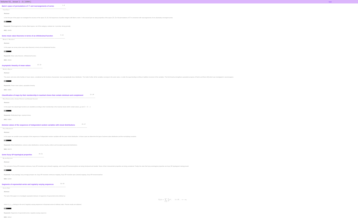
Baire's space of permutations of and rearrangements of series (28, 6)
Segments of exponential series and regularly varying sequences (28, 184)
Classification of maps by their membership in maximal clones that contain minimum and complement (42, 95)
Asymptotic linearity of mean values (16, 65)
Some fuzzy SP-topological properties (17, 155)
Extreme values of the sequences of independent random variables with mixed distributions (38, 125)
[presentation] (21, 2)
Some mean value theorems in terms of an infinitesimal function (27, 36)
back (330, 1)
